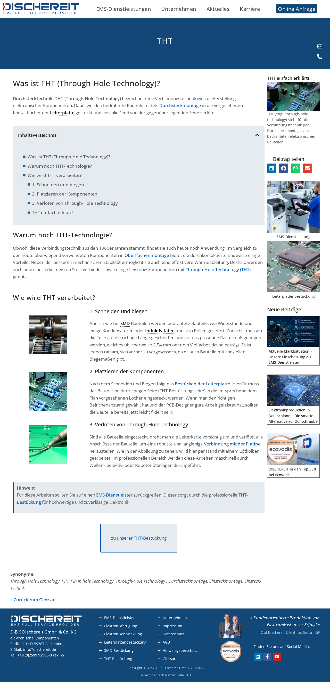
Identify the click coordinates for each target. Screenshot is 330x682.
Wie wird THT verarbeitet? (55, 175)
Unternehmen (178, 8)
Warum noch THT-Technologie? (60, 166)
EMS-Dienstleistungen (123, 8)
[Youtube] (277, 657)
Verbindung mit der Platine (232, 444)
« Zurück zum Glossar (32, 600)
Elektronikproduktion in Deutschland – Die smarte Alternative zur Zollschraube (293, 416)
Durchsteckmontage (180, 105)
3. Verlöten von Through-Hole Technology (75, 203)
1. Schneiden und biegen (58, 185)
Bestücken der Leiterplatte (202, 384)
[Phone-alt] (320, 57)
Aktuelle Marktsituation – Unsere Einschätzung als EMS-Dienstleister (290, 357)
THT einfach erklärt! (52, 212)
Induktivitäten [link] (160, 331)
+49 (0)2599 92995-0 (35, 655)
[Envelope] (320, 46)
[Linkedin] (258, 657)
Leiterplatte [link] (62, 113)
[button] (257, 135)
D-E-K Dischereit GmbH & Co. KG (43, 632)
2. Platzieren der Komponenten (64, 194)
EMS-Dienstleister (114, 495)
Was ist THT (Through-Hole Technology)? (69, 157)
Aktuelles (218, 8)
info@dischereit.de (39, 649)
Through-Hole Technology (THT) (218, 269)
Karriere (250, 8)
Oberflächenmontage (147, 255)
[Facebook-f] (267, 657)
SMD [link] (125, 323)
